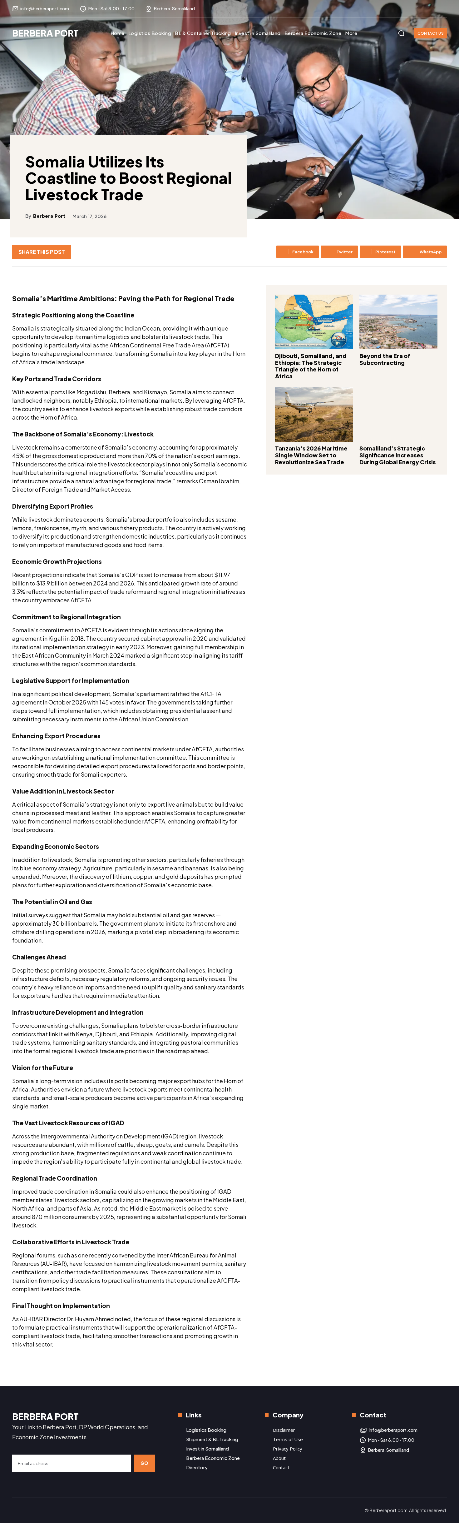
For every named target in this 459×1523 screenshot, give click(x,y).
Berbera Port (49, 216)
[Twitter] (442, 8)
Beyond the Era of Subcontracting (384, 359)
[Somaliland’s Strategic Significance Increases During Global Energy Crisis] (398, 414)
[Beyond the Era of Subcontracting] (398, 322)
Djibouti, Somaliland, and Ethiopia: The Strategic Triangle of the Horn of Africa (311, 366)
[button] (401, 33)
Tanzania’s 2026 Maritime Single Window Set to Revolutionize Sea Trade (311, 455)
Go (145, 1463)
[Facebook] (417, 8)
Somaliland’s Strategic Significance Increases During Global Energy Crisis (397, 455)
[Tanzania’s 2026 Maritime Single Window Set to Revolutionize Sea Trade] (314, 414)
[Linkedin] (429, 8)
